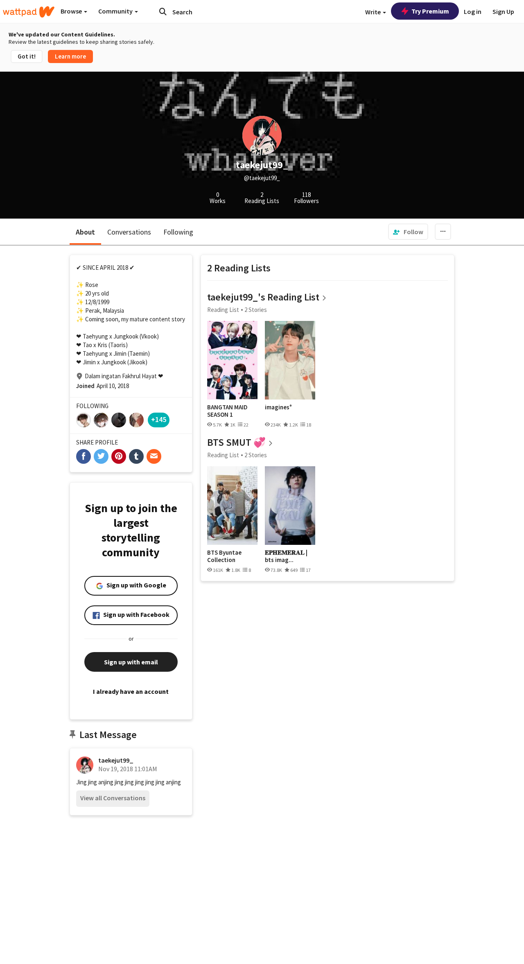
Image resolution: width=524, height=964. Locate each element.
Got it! (27, 56)
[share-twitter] (101, 456)
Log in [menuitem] (472, 11)
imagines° (278, 407)
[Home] (28, 12)
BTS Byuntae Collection (224, 556)
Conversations (129, 232)
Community (116, 11)
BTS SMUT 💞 (236, 442)
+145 (158, 419)
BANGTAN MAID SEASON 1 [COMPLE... (227, 411)
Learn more (70, 56)
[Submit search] (163, 11)
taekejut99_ (115, 760)
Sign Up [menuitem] (503, 11)
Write (373, 12)
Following (178, 232)
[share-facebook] (83, 456)
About (85, 232)
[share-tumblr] (136, 456)
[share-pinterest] (118, 456)
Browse (72, 11)
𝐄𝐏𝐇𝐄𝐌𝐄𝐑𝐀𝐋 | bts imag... (286, 556)
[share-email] (154, 456)
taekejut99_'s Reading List (263, 297)
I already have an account (131, 691)
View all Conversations (112, 798)
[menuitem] (408, 232)
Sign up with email (131, 662)
